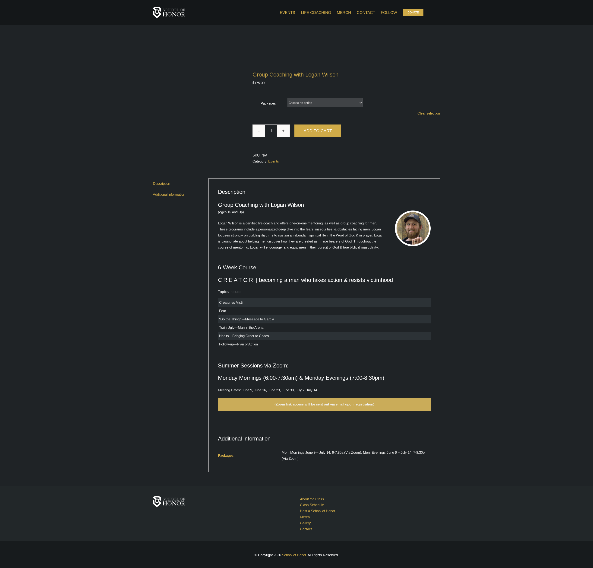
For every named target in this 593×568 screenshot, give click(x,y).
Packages (268, 103)
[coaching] (199, 117)
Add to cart (318, 130)
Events (273, 161)
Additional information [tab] (169, 194)
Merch (305, 517)
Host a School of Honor (317, 511)
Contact (306, 529)
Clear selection (428, 113)
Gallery (305, 523)
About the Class (312, 499)
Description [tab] (161, 183)
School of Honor (294, 555)
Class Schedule (312, 505)
